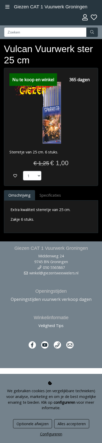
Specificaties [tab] (50, 195)
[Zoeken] (92, 32)
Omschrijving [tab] (19, 195)
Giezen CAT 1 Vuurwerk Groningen (50, 6)
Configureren (51, 433)
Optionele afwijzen (32, 423)
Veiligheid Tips (51, 325)
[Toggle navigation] (7, 7)
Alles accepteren (72, 423)
